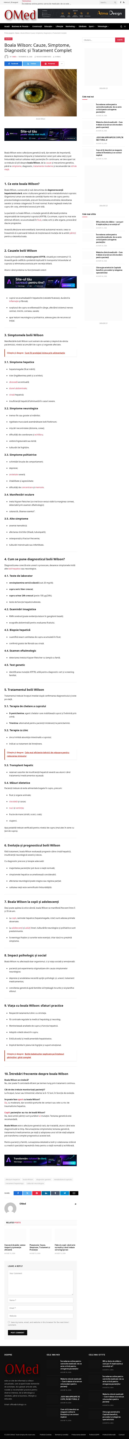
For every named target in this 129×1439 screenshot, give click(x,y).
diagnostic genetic (43, 1179)
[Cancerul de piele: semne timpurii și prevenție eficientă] (15, 1235)
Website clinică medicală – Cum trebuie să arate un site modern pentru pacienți (109, 124)
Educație (48, 26)
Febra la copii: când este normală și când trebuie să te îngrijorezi (65, 1247)
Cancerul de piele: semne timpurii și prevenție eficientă (14, 1247)
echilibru (39, 434)
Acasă (6, 26)
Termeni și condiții (61, 1434)
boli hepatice (14, 568)
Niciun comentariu (44, 57)
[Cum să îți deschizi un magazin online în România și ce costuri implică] (88, 153)
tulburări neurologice (35, 1183)
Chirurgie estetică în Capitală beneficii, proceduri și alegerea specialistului (109, 270)
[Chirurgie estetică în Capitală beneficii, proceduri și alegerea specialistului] (88, 270)
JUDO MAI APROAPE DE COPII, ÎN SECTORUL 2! (109, 138)
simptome (16, 166)
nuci (11, 808)
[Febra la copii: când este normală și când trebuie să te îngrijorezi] (66, 1235)
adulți (28, 927)
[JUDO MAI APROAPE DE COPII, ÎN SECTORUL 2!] (88, 140)
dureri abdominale (18, 388)
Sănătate (82, 26)
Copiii (7, 1112)
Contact (122, 1434)
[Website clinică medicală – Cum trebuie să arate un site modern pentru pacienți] (88, 125)
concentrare (27, 487)
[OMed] (20, 14)
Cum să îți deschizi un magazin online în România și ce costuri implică (109, 152)
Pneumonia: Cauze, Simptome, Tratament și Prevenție (40, 1247)
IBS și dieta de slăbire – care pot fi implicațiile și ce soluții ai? (109, 223)
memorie (39, 487)
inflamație (14, 301)
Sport (91, 26)
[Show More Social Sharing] (61, 63)
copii (14, 918)
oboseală (13, 382)
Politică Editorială (109, 1434)
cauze (48, 162)
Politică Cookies (46, 1434)
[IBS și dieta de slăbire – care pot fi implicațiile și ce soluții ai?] (88, 224)
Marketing (70, 26)
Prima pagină (9, 33)
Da (5, 1102)
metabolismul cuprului (63, 1179)
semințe (19, 808)
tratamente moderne (43, 166)
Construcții (37, 26)
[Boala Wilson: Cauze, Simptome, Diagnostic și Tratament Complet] (40, 92)
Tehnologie (102, 26)
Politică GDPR (94, 1434)
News (17, 33)
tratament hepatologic (15, 1183)
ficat (39, 219)
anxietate (13, 474)
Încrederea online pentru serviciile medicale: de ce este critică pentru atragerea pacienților (47, 4)
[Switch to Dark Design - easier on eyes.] (121, 26)
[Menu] (125, 26)
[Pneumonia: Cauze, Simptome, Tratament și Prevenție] (41, 1235)
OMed (14, 57)
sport (20, 1099)
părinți (73, 233)
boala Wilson (28, 1179)
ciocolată (13, 801)
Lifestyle (59, 26)
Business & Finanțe (20, 26)
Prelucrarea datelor (79, 1434)
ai (40, 1116)
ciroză (12, 394)
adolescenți (17, 927)
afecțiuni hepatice (13, 1179)
